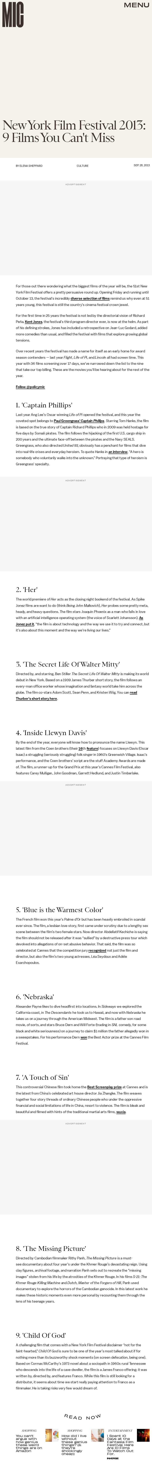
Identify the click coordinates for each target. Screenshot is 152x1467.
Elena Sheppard (31, 165)
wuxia (120, 1112)
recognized (97, 950)
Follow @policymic (30, 387)
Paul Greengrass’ (67, 421)
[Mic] (13, 14)
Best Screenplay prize (104, 1087)
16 (81, 748)
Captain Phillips (92, 421)
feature (92, 748)
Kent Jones (33, 322)
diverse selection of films (90, 298)
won (84, 1037)
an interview (117, 452)
